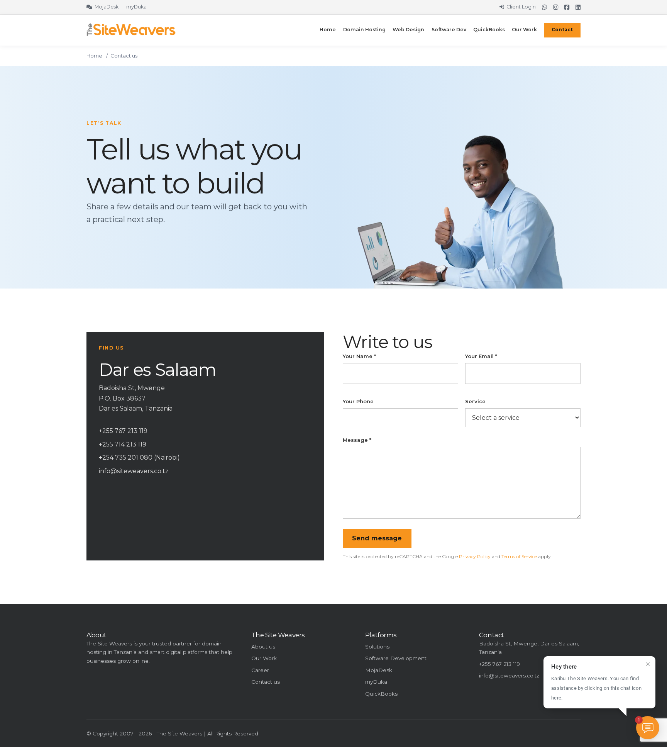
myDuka (376, 682)
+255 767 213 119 (123, 431)
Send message (377, 538)
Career (260, 670)
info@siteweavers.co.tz (134, 471)
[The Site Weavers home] (131, 29)
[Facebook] (566, 7)
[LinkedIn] (578, 7)
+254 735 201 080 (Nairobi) (139, 457)
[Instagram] (555, 7)
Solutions (377, 646)
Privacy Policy (475, 556)
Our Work (524, 29)
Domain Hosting (364, 29)
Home (328, 29)
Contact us (265, 682)
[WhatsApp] (544, 7)
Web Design (408, 29)
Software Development (396, 658)
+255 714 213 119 (122, 444)
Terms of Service (519, 556)
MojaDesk (378, 670)
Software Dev (449, 29)
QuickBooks (489, 29)
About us (263, 646)
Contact (562, 29)
